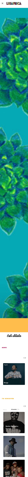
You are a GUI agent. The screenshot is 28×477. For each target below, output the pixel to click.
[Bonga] (14, 374)
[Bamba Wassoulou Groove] (14, 422)
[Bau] (14, 446)
